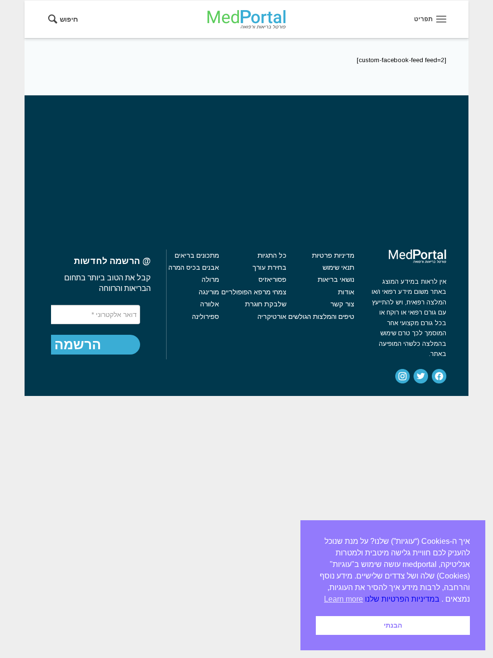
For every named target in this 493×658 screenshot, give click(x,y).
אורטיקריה (272, 316)
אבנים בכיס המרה (194, 267)
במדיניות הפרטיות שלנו (402, 599)
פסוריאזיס (272, 279)
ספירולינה (205, 316)
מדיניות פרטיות (333, 255)
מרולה (210, 279)
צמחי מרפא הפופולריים (253, 292)
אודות (346, 292)
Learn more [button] (343, 599)
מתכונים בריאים (197, 255)
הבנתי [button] (393, 625)
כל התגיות (272, 255)
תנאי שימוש (338, 267)
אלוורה (209, 304)
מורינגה (209, 292)
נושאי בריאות (336, 279)
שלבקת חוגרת (265, 304)
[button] (77, 345)
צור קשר (342, 304)
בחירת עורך (269, 267)
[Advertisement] (246, 167)
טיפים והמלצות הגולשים (321, 316)
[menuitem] (66, 19)
